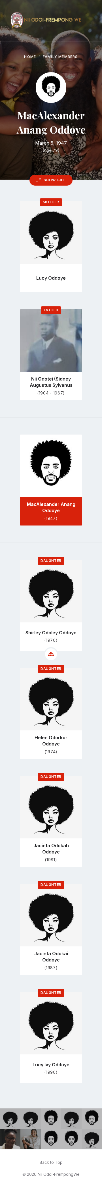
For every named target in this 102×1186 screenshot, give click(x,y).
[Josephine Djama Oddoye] (92, 1139)
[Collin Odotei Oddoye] (71, 1139)
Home (30, 57)
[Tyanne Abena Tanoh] (10, 1139)
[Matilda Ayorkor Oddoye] (30, 1118)
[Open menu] (92, 21)
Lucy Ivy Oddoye (51, 1064)
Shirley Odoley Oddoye (51, 632)
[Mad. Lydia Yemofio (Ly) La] (10, 1118)
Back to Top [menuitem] (51, 1162)
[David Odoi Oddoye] (51, 1139)
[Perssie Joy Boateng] (30, 1139)
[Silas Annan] (51, 1118)
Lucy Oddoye (51, 278)
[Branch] (51, 654)
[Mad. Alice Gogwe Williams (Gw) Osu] (71, 1118)
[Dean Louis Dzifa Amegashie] (92, 1118)
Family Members (60, 57)
